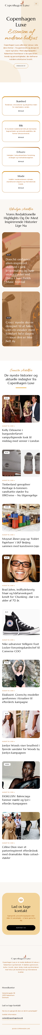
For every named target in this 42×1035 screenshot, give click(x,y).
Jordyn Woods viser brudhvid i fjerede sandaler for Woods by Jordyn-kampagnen (21, 749)
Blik (8, 255)
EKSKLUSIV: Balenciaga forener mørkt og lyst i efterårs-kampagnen (16, 800)
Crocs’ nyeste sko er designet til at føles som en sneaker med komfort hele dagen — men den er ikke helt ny (20, 332)
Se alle (21, 111)
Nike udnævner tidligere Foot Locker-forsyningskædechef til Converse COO (21, 647)
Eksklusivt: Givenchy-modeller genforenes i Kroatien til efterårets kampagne (20, 698)
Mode (7, 507)
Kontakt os (21, 928)
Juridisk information (9, 1014)
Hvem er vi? (21, 66)
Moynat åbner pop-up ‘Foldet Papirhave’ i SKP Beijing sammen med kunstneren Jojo (20, 542)
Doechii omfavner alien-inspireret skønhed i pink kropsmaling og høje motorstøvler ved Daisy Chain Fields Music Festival (20, 271)
